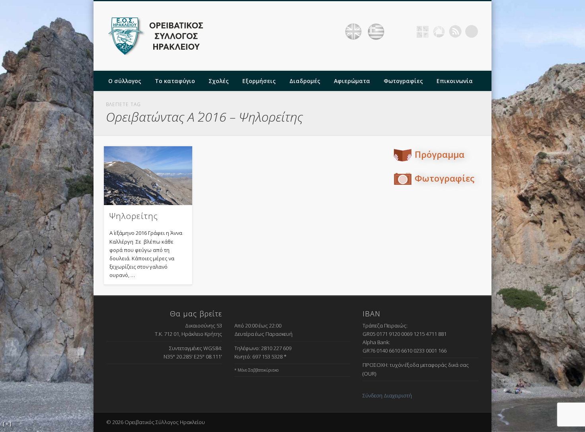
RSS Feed (455, 31)
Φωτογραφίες (403, 81)
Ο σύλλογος (124, 81)
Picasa (439, 31)
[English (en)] (353, 31)
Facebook (406, 31)
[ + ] (7, 424)
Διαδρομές (304, 81)
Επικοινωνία (455, 81)
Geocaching (422, 31)
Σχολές (219, 81)
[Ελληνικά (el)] (376, 31)
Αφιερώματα (352, 81)
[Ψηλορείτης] (148, 175)
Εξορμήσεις (259, 81)
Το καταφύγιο (175, 81)
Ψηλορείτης (133, 215)
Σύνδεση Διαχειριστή (387, 395)
